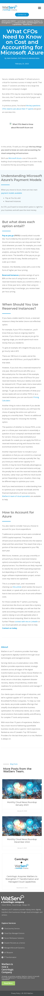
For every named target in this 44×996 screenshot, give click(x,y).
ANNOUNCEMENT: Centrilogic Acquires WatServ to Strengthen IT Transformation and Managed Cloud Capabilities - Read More (22, 22)
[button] (39, 8)
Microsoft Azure (15, 158)
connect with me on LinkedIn (26, 621)
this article (17, 587)
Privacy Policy (15, 993)
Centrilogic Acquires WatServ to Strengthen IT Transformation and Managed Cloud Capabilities (22, 879)
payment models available (11, 193)
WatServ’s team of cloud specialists (16, 496)
